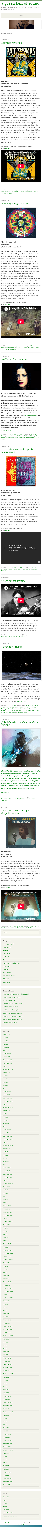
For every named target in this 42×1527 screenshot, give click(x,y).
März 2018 (6, 1355)
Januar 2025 (6, 1095)
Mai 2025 (5, 1082)
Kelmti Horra (14, 437)
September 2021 (8, 1222)
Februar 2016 (7, 1434)
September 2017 (8, 1374)
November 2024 (8, 1101)
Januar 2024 (6, 1133)
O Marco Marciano (29, 709)
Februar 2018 (7, 1358)
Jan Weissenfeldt (12, 347)
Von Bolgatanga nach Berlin (17, 203)
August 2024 (6, 1111)
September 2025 (8, 1069)
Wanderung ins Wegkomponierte (12, 1013)
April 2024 (6, 1123)
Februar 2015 (7, 1472)
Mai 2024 (5, 1120)
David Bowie (35, 797)
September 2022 (8, 1184)
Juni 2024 (5, 1117)
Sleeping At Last (23, 710)
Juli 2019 (5, 1304)
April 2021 (6, 1237)
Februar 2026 (7, 1053)
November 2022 (8, 1177)
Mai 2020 (5, 1272)
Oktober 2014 (7, 1485)
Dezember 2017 (7, 1364)
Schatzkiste (20, 567)
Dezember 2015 (7, 1440)
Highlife (22, 191)
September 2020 (8, 1260)
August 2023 (6, 1149)
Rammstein (22, 437)
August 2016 (6, 1415)
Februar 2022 (7, 1206)
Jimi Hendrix (20, 707)
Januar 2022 (6, 1209)
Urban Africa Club (8, 1513)
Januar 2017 (6, 1399)
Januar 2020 (6, 1285)
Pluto (35, 709)
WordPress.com (21, 1524)
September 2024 (8, 1107)
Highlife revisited (11, 43)
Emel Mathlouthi (25, 436)
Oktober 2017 (7, 1371)
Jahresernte (20, 190)
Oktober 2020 (7, 1256)
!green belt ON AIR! (8, 944)
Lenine (31, 707)
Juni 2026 (5, 1041)
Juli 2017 (5, 1380)
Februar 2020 (7, 1282)
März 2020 (6, 1279)
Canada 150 (6, 953)
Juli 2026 (5, 1038)
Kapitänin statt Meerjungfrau (11, 1010)
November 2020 (8, 1253)
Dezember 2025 (7, 1060)
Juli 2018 (5, 1342)
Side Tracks (6, 982)
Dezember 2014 (7, 1478)
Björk (18, 436)
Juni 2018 (5, 1345)
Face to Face (20, 434)
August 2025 (6, 1073)
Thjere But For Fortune (11, 636)
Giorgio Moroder (12, 707)
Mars (34, 707)
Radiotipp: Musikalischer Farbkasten (13, 1016)
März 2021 (6, 1241)
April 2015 (6, 1466)
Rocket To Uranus (6, 710)
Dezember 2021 (7, 1212)
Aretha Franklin (35, 926)
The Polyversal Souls (7, 349)
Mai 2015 (5, 1463)
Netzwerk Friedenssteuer (10, 1516)
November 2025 (8, 1063)
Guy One (33, 346)
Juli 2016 (5, 1418)
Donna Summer (32, 705)
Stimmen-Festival (31, 415)
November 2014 (8, 1482)
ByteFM (5, 1506)
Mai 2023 (5, 1158)
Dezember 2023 (7, 1136)
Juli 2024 (5, 1114)
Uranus (3, 712)
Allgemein (13, 190)
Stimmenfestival (30, 437)
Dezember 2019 (7, 1288)
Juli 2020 (5, 1266)
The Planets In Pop (11, 646)
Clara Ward (4, 927)
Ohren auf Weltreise (9, 976)
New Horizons (19, 709)
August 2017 (6, 1377)
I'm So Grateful (12, 927)
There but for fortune (13, 581)
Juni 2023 (5, 1155)
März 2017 (6, 1393)
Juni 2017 (5, 1383)
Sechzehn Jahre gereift (9, 1000)
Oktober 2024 (7, 1104)
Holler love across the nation (11, 963)
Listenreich (6, 969)
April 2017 (6, 1390)
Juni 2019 (5, 1307)
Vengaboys (20, 712)
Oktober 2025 (7, 1066)
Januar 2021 (6, 1247)
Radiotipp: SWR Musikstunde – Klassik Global (16, 994)
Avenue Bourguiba (11, 436)
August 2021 (6, 1225)
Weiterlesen (6, 430)
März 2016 (6, 1431)
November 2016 (8, 1405)
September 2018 (8, 1336)
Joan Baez (32, 634)
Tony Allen (9, 193)
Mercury (3, 709)
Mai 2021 (5, 1234)
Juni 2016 (5, 1421)
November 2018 (8, 1329)
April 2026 (6, 1047)
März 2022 (6, 1203)
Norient (5, 1503)
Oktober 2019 (7, 1294)
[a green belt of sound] (21, 28)
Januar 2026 (6, 1057)
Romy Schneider (21, 798)
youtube (7, 148)
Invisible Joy (4, 347)
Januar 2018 (6, 1361)
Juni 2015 (5, 1459)
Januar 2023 (6, 1171)
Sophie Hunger (31, 798)
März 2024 (6, 1126)
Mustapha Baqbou (26, 569)
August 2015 (6, 1453)
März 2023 (6, 1164)
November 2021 (8, 1215)
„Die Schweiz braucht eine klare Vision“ (19, 723)
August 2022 (6, 1187)
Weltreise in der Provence (10, 1007)
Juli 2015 (5, 1456)
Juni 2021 (5, 1231)
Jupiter (26, 707)
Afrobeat (33, 190)
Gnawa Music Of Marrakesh (13, 569)
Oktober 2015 (7, 1447)
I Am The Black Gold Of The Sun (12, 997)
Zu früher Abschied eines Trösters (13, 1003)
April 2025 (6, 1085)
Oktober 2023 (7, 1142)
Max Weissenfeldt (23, 347)
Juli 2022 (5, 1190)
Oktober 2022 (7, 1180)
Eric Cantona (4, 798)
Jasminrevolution (6, 437)
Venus (25, 712)
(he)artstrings (7, 947)
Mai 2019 (5, 1310)
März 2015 (6, 1469)
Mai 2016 (5, 1425)
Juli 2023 (5, 1152)
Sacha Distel (15, 710)
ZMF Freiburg (21, 636)
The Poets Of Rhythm (34, 347)
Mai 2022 (5, 1196)
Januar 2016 (6, 1437)
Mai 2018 (5, 1348)
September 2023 (8, 1145)
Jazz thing (6, 1510)
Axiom (32, 567)
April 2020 (6, 1275)
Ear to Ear (19, 634)
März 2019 (6, 1317)
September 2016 (8, 1412)
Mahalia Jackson (21, 927)
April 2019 (6, 1314)
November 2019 (8, 1291)
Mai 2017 (5, 1386)
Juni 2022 (5, 1193)
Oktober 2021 (7, 1218)
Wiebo (10, 800)
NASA (8, 709)
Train (38, 710)
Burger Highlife (15, 191)
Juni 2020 (5, 1269)
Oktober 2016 (7, 1409)
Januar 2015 (6, 1475)
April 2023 (6, 1161)
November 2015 (8, 1444)
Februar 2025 (7, 1092)
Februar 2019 (7, 1320)
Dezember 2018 (7, 1326)
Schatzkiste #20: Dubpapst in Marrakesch (17, 450)
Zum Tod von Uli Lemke (10, 1022)
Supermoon (4, 800)
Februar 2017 (7, 1396)
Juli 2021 (5, 1228)
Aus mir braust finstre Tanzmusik (12, 1019)
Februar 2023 (7, 1168)
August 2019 (6, 1301)
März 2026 (6, 1050)
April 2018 (6, 1352)
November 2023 (8, 1139)
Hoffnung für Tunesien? (14, 359)
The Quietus (6, 1497)
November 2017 (8, 1367)
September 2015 (8, 1450)
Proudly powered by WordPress (14, 1523)
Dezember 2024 (7, 1098)
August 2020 (6, 1263)
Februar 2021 (7, 1244)
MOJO (5, 1500)
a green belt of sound (20, 3)
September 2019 (8, 1298)
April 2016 (6, 1428)
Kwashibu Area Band (30, 191)
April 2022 (6, 1199)
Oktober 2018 (7, 1333)
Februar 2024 (7, 1130)
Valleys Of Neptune (11, 712)
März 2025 (6, 1088)
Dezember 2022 (7, 1174)
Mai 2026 (5, 1044)
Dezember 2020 (7, 1250)
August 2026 (6, 1034)
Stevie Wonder (32, 710)
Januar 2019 (6, 1323)
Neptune (12, 709)
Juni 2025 (5, 1079)
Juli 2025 (5, 1076)
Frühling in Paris (34, 436)
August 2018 (6, 1339)
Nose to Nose (7, 972)
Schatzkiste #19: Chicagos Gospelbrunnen (15, 812)
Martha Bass (29, 927)
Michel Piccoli (12, 798)
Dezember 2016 (7, 1402)
